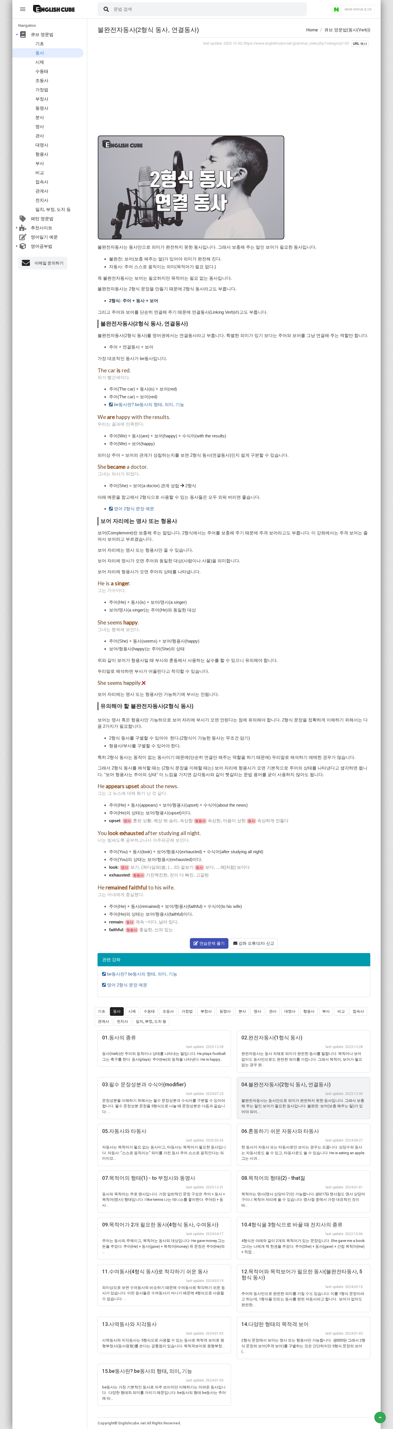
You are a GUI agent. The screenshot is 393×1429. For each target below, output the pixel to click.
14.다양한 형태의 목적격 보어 (275, 1324)
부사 (39, 163)
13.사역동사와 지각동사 (129, 1324)
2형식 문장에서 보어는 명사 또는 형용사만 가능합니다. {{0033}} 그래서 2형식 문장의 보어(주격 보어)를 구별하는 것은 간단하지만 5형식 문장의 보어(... (303, 1346)
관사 (39, 135)
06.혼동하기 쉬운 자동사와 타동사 (280, 1131)
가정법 (41, 89)
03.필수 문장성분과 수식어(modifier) (144, 1084)
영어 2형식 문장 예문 (133, 508)
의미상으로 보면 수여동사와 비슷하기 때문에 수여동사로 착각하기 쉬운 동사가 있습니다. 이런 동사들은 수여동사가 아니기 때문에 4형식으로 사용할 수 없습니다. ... (163, 1293)
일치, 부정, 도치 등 (53, 209)
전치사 (41, 200)
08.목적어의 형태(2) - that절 (273, 1178)
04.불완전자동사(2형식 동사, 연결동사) (286, 1084)
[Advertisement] (234, 90)
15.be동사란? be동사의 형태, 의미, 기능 (147, 1371)
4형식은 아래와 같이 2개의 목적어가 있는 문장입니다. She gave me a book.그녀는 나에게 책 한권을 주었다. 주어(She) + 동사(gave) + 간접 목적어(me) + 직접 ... (303, 1246)
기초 (39, 43)
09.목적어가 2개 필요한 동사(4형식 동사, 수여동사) (160, 1225)
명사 (39, 126)
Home (312, 30)
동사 (39, 53)
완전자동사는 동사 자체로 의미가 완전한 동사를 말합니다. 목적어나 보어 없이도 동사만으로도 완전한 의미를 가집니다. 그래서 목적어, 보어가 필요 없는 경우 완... (301, 1059)
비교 (39, 172)
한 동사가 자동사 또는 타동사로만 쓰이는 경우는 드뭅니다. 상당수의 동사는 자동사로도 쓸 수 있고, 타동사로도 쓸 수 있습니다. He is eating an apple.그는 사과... (303, 1153)
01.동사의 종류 (119, 1038)
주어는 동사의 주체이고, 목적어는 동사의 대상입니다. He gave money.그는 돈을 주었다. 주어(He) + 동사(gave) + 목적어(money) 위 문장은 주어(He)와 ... (163, 1246)
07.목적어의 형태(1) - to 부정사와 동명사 (148, 1178)
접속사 (41, 181)
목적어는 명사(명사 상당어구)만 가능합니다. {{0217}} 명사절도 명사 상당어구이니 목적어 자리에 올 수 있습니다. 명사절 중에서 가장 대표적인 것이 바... (303, 1199)
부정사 (41, 99)
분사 (39, 117)
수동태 (41, 71)
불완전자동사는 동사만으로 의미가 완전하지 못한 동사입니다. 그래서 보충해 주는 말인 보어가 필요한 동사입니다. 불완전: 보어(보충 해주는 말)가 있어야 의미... (302, 1106)
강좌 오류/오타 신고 (255, 943)
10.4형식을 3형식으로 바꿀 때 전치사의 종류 (292, 1225)
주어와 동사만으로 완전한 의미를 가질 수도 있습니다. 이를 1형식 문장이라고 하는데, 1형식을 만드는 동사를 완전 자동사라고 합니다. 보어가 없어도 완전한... (302, 1299)
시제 (39, 62)
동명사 (41, 108)
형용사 (41, 154)
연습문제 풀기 (211, 943)
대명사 (41, 145)
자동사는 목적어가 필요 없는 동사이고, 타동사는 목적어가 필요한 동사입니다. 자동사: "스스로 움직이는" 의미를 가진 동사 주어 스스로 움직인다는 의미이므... (164, 1153)
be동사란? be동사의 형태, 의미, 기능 (148, 404)
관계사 (41, 191)
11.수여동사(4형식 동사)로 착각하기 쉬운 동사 (155, 1271)
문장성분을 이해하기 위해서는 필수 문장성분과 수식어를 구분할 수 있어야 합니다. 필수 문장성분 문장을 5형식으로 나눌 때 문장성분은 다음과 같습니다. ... (163, 1106)
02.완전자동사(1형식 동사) (271, 1038)
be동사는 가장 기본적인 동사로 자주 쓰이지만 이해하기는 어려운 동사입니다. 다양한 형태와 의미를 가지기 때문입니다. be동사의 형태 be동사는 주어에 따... (164, 1393)
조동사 (41, 80)
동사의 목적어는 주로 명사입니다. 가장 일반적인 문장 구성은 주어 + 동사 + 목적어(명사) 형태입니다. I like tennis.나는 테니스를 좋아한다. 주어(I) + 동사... (163, 1199)
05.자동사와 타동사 (124, 1131)
